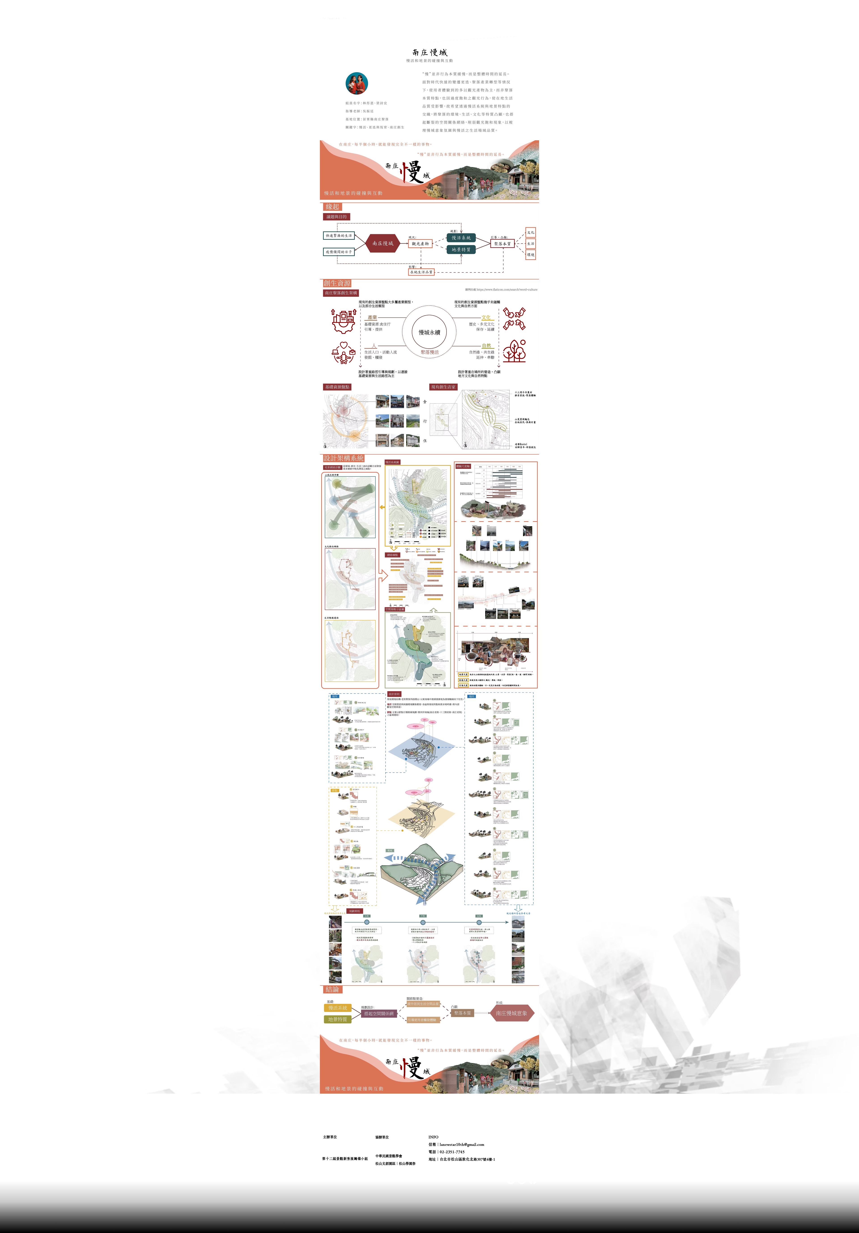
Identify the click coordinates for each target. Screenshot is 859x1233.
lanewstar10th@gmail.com (462, 1144)
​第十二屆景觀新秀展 (370, 25)
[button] (438, 18)
